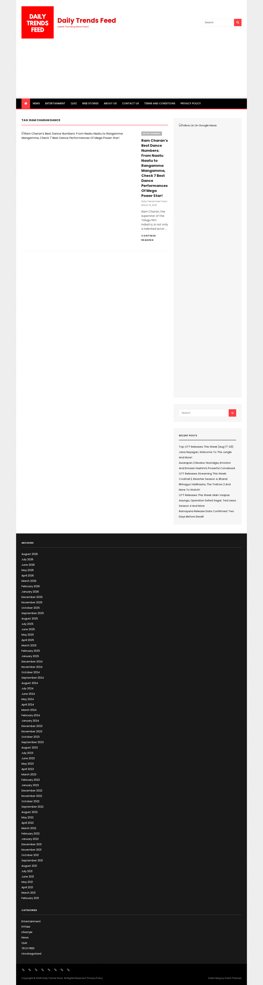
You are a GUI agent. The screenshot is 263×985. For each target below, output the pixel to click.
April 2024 (27, 704)
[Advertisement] (131, 72)
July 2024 (27, 688)
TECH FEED (28, 948)
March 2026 (28, 581)
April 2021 (27, 887)
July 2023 (27, 753)
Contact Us (130, 103)
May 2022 (27, 817)
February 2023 (30, 780)
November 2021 (31, 850)
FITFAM (25, 927)
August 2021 (29, 866)
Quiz (74, 103)
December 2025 (32, 597)
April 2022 (27, 823)
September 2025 (32, 613)
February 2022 (30, 833)
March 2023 (28, 774)
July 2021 (27, 871)
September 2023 (32, 742)
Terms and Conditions (159, 103)
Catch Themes (233, 978)
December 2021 (31, 844)
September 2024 (32, 677)
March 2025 (28, 645)
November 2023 (31, 731)
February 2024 (30, 715)
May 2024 (27, 699)
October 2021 (30, 855)
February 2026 (30, 586)
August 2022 (29, 812)
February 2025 (30, 651)
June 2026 (28, 565)
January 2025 (30, 656)
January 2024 (30, 720)
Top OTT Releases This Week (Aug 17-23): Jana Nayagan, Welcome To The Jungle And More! (206, 452)
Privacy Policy (191, 103)
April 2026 (27, 575)
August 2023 (29, 747)
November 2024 (31, 667)
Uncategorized (31, 953)
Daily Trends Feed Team (154, 201)
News (36, 103)
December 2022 (31, 790)
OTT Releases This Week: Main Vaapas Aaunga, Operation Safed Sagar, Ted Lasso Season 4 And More (207, 500)
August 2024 (29, 683)
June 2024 (28, 694)
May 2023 (27, 763)
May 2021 (27, 882)
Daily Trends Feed (86, 20)
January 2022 (30, 839)
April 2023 (27, 769)
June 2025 (28, 629)
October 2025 (30, 608)
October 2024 (30, 672)
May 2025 (27, 634)
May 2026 (27, 570)
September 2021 (32, 860)
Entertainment (55, 103)
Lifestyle (26, 932)
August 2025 (29, 618)
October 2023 (30, 737)
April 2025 (27, 640)
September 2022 (32, 806)
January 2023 (30, 785)
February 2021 (30, 898)
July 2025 (27, 624)
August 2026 (29, 554)
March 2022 (28, 828)
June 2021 (27, 876)
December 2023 (31, 726)
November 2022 (31, 796)
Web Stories (90, 103)
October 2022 (30, 801)
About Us (110, 103)
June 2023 (28, 758)
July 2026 (27, 559)
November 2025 (31, 602)
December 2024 (32, 661)
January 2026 (30, 591)
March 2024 (28, 710)
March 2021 (28, 893)
